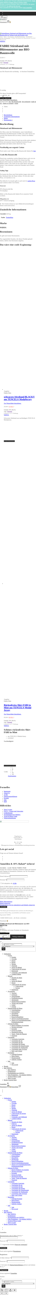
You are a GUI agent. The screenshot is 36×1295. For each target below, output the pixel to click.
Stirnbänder (29, 36)
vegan (16, 103)
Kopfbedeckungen (20, 36)
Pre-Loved (15, 1064)
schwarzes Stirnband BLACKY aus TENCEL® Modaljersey (19, 398)
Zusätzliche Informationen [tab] (12, 116)
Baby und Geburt (17, 1051)
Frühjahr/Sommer (17, 1054)
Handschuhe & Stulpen (19, 1001)
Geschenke (11, 1037)
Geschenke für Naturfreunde (20, 1046)
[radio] (14, 767)
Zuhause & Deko (13, 1024)
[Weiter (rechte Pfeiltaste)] (6, 1293)
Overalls (14, 959)
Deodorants (15, 1015)
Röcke (13, 962)
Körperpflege (16, 1012)
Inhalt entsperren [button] (5, 903)
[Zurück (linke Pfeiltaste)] (2, 1293)
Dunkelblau (9, 217)
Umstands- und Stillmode (19, 972)
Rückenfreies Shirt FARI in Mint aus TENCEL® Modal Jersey (17, 707)
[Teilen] (10, 1290)
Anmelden (3, 1248)
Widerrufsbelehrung (10, 818)
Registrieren (17, 1251)
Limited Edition (16, 974)
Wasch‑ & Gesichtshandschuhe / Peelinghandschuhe (21, 1021)
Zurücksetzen (12, 776)
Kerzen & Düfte (16, 1030)
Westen (14, 964)
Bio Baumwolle (16, 101)
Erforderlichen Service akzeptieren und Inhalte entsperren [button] (17, 905)
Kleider (14, 957)
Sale (9, 1061)
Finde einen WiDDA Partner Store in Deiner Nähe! (17, 1)
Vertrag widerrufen (18, 936)
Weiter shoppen (4, 933)
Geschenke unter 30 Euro (19, 1049)
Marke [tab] (6, 118)
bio (10, 101)
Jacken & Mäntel (17, 967)
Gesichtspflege (16, 1010)
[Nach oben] (1, 939)
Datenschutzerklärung (10, 796)
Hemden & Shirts (17, 978)
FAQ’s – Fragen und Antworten (13, 811)
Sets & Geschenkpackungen (20, 1018)
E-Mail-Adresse (5, 1258)
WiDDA (2, 41)
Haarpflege (15, 1013)
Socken (17, 988)
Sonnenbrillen (16, 996)
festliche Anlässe (17, 1059)
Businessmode (16, 1058)
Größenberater (8, 813)
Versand (5, 62)
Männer (10, 976)
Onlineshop (7, 954)
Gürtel (13, 1005)
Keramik (14, 1029)
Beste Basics (15, 1056)
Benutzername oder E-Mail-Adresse (11, 1235)
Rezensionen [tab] (8, 120)
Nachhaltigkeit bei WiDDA (12, 814)
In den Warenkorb (6, 98)
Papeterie (14, 1035)
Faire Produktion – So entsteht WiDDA (20, 1075)
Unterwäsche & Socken (19, 969)
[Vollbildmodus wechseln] (6, 1290)
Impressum (7, 791)
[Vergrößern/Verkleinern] (2, 1290)
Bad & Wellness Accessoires (20, 1025)
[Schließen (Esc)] (15, 1290)
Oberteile (14, 966)
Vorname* (3, 880)
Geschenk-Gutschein (18, 1039)
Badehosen (15, 989)
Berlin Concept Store (10, 1080)
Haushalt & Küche (17, 1032)
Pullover (14, 979)
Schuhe (14, 1006)
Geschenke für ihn (17, 1042)
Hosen (13, 960)
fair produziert (26, 101)
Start (1, 36)
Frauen (10, 955)
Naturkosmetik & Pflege (15, 1008)
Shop (5, 36)
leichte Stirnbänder (5, 38)
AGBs (6, 795)
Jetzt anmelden (27, 7)
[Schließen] (1, 941)
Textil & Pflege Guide (10, 816)
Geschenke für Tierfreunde (20, 1047)
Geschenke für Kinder (18, 1044)
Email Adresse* (5, 876)
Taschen (14, 993)
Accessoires (11, 36)
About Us (7, 793)
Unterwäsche (19, 986)
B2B (5, 801)
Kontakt (6, 798)
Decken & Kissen (17, 1027)
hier (34, 151)
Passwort (3, 1241)
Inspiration (11, 1053)
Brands (6, 1066)
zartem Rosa (31, 181)
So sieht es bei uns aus (13, 6)
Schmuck (14, 995)
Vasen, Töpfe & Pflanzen (19, 1034)
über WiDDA (8, 1068)
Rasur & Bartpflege (17, 1017)
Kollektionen (12, 1071)
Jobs (5, 800)
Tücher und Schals (17, 1003)
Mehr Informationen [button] (6, 901)
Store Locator (8, 809)
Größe (6, 772)
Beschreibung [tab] (8, 115)
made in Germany (8, 103)
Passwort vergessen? (21, 1244)
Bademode (15, 971)
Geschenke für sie (17, 1041)
